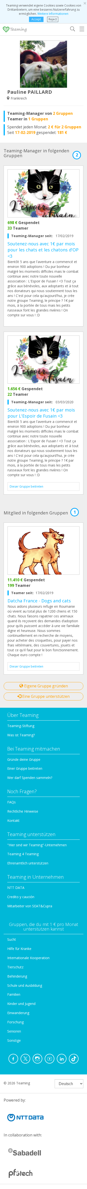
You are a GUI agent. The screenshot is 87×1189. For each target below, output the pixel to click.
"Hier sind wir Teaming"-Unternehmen (37, 845)
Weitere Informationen (52, 14)
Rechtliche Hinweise (22, 811)
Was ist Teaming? (21, 735)
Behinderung (17, 976)
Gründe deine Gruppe (23, 759)
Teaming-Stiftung (20, 725)
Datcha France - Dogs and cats (39, 601)
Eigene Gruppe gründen (45, 686)
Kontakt (13, 820)
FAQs (11, 802)
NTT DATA (15, 887)
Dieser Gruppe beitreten (26, 486)
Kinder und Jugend (21, 1003)
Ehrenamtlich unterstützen (27, 863)
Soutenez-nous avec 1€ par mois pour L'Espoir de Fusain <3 (41, 413)
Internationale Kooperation (28, 958)
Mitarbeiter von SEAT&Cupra (29, 906)
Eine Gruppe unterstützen (45, 696)
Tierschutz (15, 967)
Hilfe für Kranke (19, 948)
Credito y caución (20, 896)
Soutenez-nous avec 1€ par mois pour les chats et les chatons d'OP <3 (43, 250)
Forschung (15, 1022)
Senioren (14, 1031)
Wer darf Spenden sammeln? (29, 777)
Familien (13, 994)
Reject (53, 19)
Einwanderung (18, 1012)
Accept (36, 19)
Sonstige (14, 1040)
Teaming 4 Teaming (23, 854)
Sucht (11, 939)
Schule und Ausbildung (24, 985)
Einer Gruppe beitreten (24, 768)
